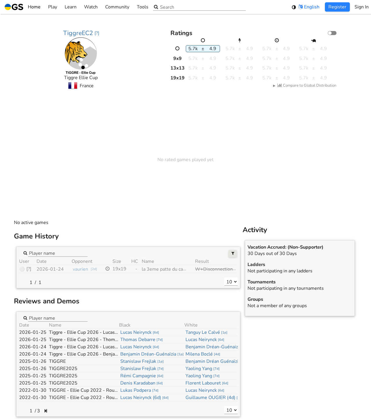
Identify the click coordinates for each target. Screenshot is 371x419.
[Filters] (232, 254)
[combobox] (58, 253)
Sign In (361, 7)
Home (34, 7)
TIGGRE (57, 361)
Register (337, 7)
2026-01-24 (50, 269)
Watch (91, 7)
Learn (71, 7)
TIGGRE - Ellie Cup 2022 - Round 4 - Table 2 (96, 397)
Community (117, 7)
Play (52, 7)
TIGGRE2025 (63, 368)
